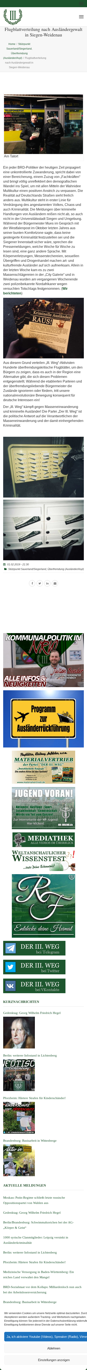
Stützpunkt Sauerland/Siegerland (27, 569)
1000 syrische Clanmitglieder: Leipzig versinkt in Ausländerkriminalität (35, 1240)
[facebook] (32, 583)
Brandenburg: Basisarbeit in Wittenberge (30, 1302)
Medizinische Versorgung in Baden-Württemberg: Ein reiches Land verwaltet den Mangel (38, 1274)
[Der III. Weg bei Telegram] (43, 948)
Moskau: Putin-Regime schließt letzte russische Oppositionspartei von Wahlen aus (34, 1200)
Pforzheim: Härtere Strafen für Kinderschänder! (34, 1262)
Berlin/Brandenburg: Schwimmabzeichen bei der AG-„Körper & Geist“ (38, 1225)
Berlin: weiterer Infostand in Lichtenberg (30, 1252)
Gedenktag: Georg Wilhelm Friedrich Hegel (32, 1212)
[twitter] (40, 583)
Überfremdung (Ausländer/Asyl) (66, 569)
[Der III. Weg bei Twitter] (43, 967)
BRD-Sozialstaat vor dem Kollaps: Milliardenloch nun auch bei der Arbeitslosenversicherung (42, 1289)
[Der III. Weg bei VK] (43, 986)
